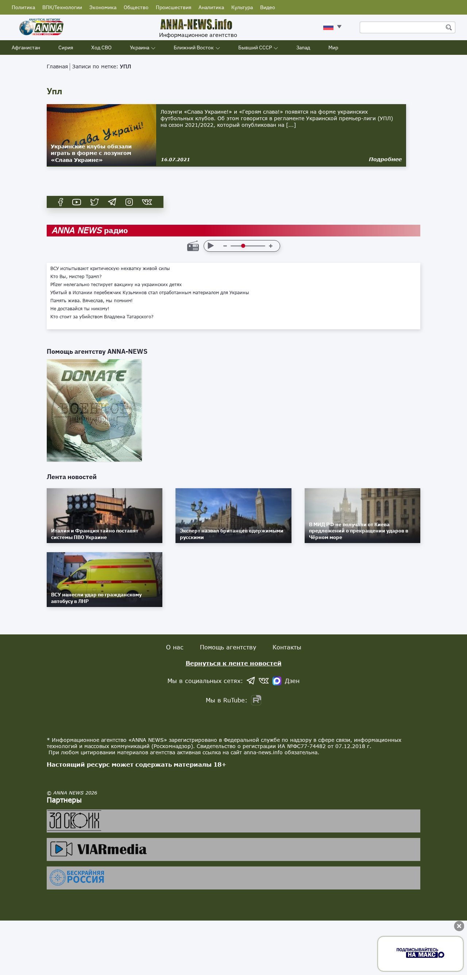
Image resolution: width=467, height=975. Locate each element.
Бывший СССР (255, 47)
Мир (333, 47)
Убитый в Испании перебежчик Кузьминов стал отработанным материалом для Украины (149, 293)
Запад (303, 47)
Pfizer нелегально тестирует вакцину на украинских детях (116, 284)
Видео (267, 7)
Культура (242, 7)
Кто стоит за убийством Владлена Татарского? (102, 317)
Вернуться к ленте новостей (234, 663)
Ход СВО (101, 47)
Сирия (65, 47)
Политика (23, 7)
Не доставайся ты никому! (79, 309)
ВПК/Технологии (62, 7)
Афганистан (26, 47)
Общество (136, 7)
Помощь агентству (228, 647)
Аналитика (211, 7)
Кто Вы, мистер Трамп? (76, 276)
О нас (175, 647)
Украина (139, 47)
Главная (57, 66)
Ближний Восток (194, 47)
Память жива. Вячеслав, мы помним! (91, 301)
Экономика (102, 7)
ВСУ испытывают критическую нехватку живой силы (110, 268)
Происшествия (173, 7)
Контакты (287, 647)
